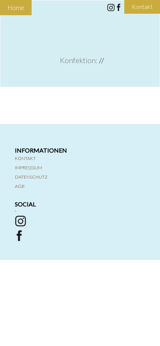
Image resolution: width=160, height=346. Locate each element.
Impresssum (28, 167)
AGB (20, 186)
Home (15, 8)
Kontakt (25, 158)
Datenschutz (31, 177)
